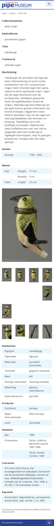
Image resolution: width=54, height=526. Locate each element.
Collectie (12, 13)
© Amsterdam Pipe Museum (12, 523)
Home (4, 13)
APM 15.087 (22, 13)
